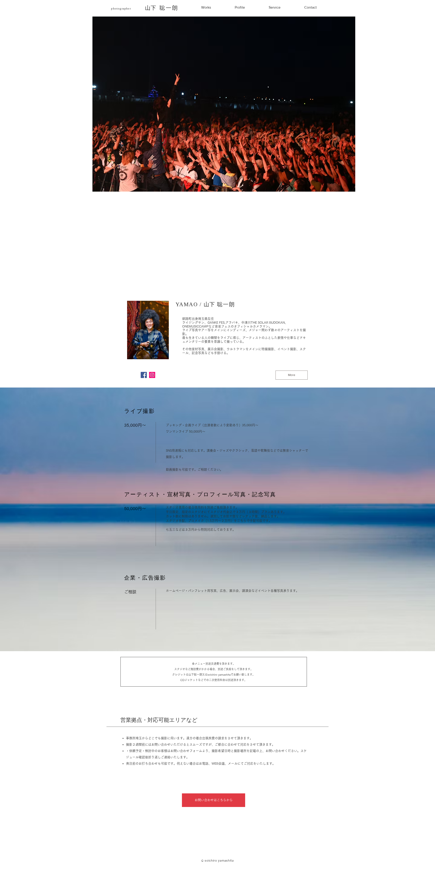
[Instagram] (152, 375)
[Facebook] (144, 375)
